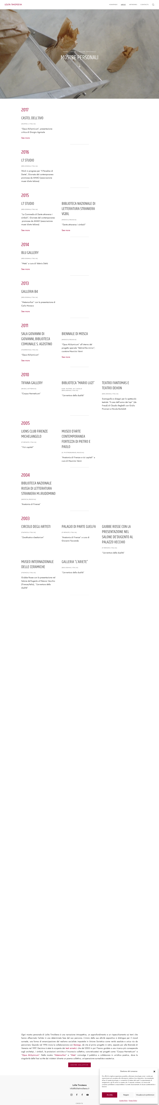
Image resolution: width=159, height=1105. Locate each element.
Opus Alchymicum (30, 1055)
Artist (123, 4)
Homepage (113, 4)
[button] (154, 1071)
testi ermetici (71, 1048)
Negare (126, 1095)
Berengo (77, 1044)
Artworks (133, 4)
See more (25, 137)
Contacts (145, 4)
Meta (73, 1055)
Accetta (110, 1095)
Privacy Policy (133, 1101)
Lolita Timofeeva (13, 4)
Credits (79, 1103)
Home (65, 52)
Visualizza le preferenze (145, 1095)
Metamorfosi (60, 1055)
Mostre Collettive (79, 1065)
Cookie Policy (123, 1101)
